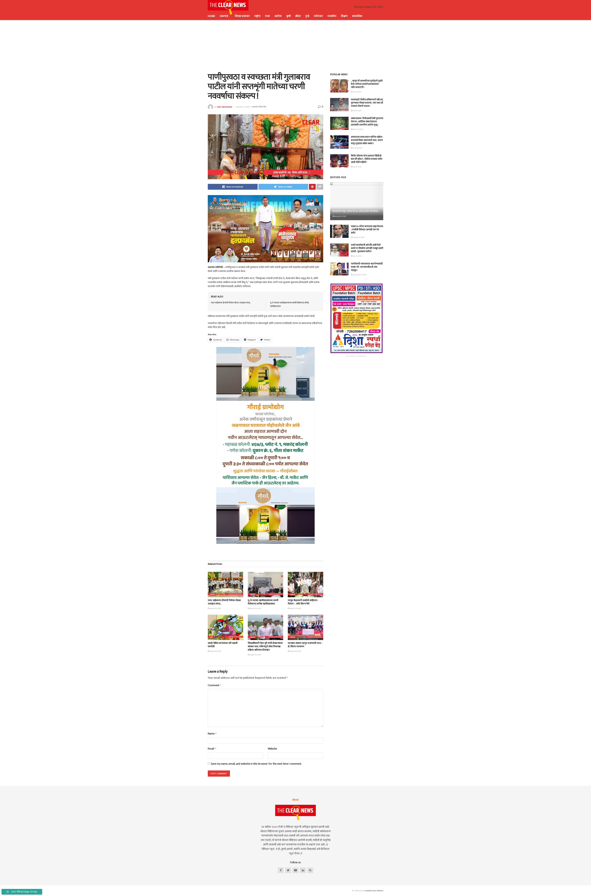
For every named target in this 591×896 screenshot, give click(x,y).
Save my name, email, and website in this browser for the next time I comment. (256, 764)
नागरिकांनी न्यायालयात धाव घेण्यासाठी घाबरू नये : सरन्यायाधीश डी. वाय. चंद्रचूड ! (367, 267)
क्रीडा (298, 16)
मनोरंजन (318, 16)
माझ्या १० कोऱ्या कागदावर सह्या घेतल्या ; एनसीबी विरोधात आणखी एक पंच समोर (367, 229)
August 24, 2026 (215, 608)
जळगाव (224, 16)
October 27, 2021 (358, 237)
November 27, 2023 (359, 274)
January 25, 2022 (340, 216)
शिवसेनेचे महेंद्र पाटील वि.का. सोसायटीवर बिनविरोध (355, 211)
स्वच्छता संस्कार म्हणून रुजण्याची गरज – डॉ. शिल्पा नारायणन (305, 645)
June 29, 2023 (357, 148)
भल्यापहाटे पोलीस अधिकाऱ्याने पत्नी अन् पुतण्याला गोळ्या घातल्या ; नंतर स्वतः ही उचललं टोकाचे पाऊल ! (367, 103)
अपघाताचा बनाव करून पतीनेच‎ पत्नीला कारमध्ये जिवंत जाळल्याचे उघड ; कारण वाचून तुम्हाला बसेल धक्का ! (367, 140)
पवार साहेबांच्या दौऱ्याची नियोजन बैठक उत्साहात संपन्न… (231, 302)
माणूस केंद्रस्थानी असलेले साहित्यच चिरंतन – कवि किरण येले (302, 602)
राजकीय (332, 16)
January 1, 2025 (242, 106)
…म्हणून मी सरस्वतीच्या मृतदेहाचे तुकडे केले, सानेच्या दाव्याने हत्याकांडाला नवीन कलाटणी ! (367, 84)
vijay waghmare (224, 106)
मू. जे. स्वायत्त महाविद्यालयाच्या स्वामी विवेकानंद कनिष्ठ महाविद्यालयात (289, 304)
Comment (214, 685)
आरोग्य (278, 16)
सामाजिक (357, 16)
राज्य (267, 16)
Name (212, 734)
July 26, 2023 (357, 166)
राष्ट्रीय (257, 16)
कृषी (288, 16)
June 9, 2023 (356, 91)
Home (211, 16)
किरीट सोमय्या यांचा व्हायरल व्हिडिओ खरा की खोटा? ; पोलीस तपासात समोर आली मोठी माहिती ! (366, 159)
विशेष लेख (262, 106)
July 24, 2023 (357, 110)
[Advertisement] (295, 46)
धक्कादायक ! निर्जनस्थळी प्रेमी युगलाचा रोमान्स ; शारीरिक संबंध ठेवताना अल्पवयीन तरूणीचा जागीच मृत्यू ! (367, 121)
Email (212, 749)
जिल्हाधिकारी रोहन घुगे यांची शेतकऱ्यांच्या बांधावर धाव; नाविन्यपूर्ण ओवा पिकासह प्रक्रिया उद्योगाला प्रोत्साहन (265, 646)
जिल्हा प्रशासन (242, 16)
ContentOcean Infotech (373, 890)
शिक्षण (344, 16)
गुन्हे (307, 16)
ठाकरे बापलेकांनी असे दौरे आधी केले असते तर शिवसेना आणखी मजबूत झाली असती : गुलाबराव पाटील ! (367, 248)
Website (272, 749)
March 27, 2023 (357, 129)
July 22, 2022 (357, 256)
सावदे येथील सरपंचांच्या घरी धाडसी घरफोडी (222, 645)
